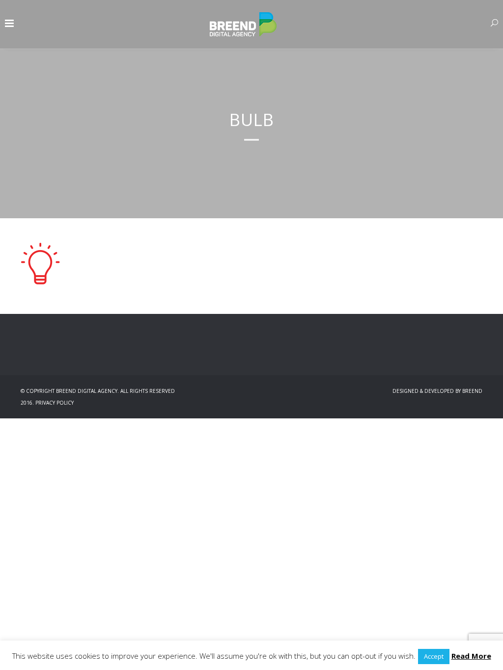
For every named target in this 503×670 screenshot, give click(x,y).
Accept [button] (434, 656)
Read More (471, 656)
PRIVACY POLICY (54, 402)
